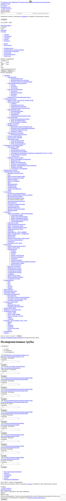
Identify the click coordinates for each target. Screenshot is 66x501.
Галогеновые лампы (17, 215)
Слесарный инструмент (14, 271)
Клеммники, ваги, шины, (15, 243)
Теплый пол (11, 241)
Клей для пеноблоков (17, 142)
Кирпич (10, 303)
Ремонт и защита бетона (15, 136)
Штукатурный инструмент (15, 277)
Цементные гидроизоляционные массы (19, 97)
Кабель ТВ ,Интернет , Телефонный (18, 233)
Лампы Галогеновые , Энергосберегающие (20, 213)
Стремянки (11, 274)
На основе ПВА (15, 112)
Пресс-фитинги (12, 202)
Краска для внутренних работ (16, 176)
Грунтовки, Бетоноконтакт (12, 294)
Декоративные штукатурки (15, 133)
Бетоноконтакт (12, 295)
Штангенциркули (16, 264)
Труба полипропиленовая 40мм (10, 425)
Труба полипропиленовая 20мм (10, 459)
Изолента (10, 230)
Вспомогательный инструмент (17, 246)
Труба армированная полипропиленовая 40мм (14, 379)
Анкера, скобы (12, 312)
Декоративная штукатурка (18, 106)
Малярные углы (15, 161)
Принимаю (4, 499)
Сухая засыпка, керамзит (15, 137)
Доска (9, 285)
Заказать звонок (24, 2)
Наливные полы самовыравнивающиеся (23, 128)
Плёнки (6, 333)
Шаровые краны (12, 210)
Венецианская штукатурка (19, 134)
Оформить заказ (5, 3)
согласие (29, 484)
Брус (9, 283)
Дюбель (10, 317)
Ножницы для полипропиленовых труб (12, 356)
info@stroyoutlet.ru (6, 25)
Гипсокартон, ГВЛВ (13, 147)
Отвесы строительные (17, 255)
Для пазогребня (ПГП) (17, 140)
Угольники (14, 258)
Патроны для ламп (13, 223)
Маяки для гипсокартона (18, 162)
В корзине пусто (5, 7)
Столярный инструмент (15, 272)
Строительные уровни (17, 263)
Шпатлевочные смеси (14, 109)
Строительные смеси (10, 98)
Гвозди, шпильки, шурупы (15, 316)
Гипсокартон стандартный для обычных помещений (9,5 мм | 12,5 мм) (31, 153)
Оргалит (10, 286)
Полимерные (15, 114)
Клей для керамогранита (18, 120)
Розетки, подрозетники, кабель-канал (18, 238)
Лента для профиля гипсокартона (21, 159)
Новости (6, 473)
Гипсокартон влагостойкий (19, 151)
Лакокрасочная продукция (12, 171)
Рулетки (13, 250)
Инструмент (7, 244)
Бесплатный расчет (40, 2)
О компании (7, 36)
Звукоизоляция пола (17, 78)
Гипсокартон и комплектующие (13, 145)
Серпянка (10, 326)
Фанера (10, 288)
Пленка (13, 85)
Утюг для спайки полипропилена (10, 368)
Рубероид (14, 95)
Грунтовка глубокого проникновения (18, 297)
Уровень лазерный (16, 260)
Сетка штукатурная (13, 328)
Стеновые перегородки (11, 302)
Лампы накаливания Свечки (19, 218)
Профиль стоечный (16, 167)
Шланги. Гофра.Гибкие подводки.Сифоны (20, 195)
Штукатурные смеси (14, 102)
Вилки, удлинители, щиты (15, 226)
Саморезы (10, 319)
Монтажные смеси (13, 139)
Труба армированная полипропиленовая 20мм (14, 413)
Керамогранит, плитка (10, 170)
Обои (9, 323)
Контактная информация (11, 479)
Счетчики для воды (13, 205)
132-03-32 (6, 8)
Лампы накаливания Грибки (19, 216)
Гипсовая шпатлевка (17, 111)
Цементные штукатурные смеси (20, 108)
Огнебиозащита (12, 187)
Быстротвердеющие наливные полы (21, 126)
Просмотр (4, 30)
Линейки (13, 252)
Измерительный (12, 249)
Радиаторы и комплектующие (16, 204)
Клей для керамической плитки (20, 119)
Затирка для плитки (13, 123)
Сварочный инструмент (15, 269)
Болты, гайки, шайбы (14, 314)
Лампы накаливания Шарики (19, 219)
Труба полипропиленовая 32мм (10, 436)
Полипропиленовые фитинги (16, 201)
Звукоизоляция (12, 77)
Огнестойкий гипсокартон (19, 154)
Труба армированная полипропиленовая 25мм (14, 402)
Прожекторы (11, 236)
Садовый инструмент (14, 278)
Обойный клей (12, 185)
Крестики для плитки (14, 266)
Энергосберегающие (17, 221)
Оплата (6, 39)
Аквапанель (14, 148)
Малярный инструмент (14, 268)
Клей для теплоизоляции (18, 143)
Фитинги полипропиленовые (16, 209)
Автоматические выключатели (17, 224)
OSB (9, 281)
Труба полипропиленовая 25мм (10, 447)
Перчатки (10, 325)
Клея (9, 174)
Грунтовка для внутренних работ (17, 299)
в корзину (3, 364)
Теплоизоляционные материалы (17, 83)
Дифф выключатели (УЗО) (15, 229)
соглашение (24, 16)
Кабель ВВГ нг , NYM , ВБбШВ (17, 232)
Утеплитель (14, 88)
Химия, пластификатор (14, 188)
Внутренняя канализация (15, 196)
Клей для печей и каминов (19, 122)
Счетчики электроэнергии (15, 240)
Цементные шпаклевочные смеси (21, 116)
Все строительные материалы (12, 471)
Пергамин (14, 94)
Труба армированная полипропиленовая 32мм (14, 390)
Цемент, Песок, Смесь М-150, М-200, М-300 (20, 100)
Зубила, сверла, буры (14, 247)
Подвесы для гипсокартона (19, 164)
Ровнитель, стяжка (16, 131)
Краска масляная (12, 179)
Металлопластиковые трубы (16, 198)
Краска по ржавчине (14, 181)
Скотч (9, 330)
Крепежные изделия (10, 311)
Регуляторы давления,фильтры (17, 193)
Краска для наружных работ (16, 178)
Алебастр (13, 103)
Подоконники (8, 331)
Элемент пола (15, 156)
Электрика (7, 212)
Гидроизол (14, 91)
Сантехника (7, 192)
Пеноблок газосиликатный (15, 306)
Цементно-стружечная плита (12, 309)
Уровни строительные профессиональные (23, 261)
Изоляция (7, 75)
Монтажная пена (12, 184)
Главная (6, 34)
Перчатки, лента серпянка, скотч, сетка (15, 320)
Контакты (7, 41)
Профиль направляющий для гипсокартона (23, 165)
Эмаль (9, 190)
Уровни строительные (14, 275)
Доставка (3, 31)
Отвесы (13, 254)
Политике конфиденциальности (36, 497)
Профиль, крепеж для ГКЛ (15, 157)
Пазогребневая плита (14, 305)
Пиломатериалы (9, 280)
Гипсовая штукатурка (17, 105)
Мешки (10, 322)
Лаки (9, 182)
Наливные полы (12, 125)
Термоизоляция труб (14, 207)
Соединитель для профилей (19, 168)
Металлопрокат (8, 289)
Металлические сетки (10, 291)
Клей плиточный (13, 117)
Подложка (14, 86)
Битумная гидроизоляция (15, 89)
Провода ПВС (12, 235)
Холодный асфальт (9, 292)
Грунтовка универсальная (15, 300)
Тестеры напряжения (17, 257)
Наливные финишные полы (19, 130)
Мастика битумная (16, 92)
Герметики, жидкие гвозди (15, 173)
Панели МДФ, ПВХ (10, 308)
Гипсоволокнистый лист (18, 150)
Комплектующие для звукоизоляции (21, 81)
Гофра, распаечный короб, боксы (17, 227)
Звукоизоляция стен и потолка (20, 80)
